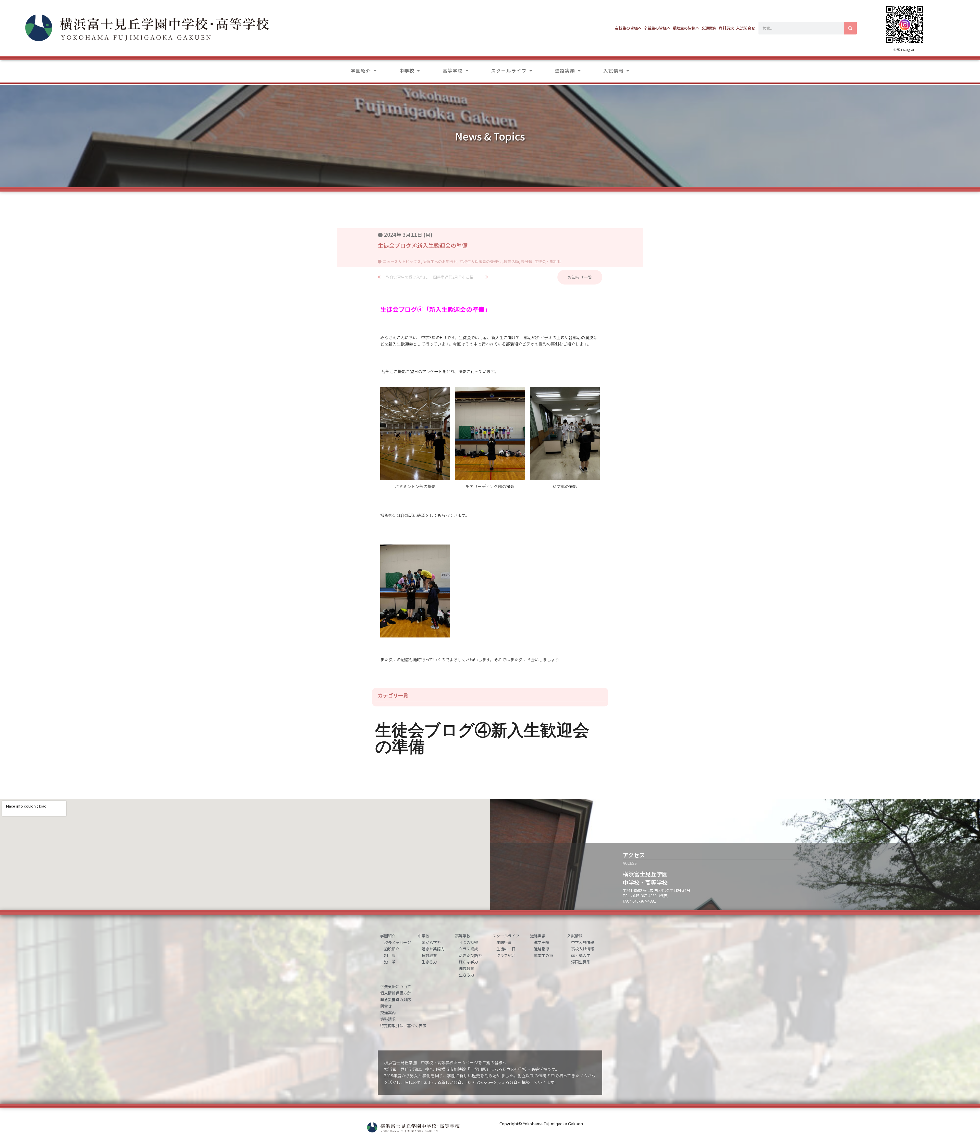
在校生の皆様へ (628, 28)
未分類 (526, 261)
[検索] (850, 28)
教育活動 (511, 261)
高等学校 (453, 70)
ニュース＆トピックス (402, 261)
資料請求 (726, 28)
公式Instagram (904, 49)
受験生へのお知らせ (440, 261)
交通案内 (709, 28)
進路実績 (565, 70)
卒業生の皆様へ (657, 28)
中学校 (406, 70)
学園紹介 (361, 70)
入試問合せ (745, 28)
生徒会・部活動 (547, 261)
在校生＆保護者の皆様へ (480, 261)
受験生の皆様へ (685, 28)
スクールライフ (509, 70)
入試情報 (613, 70)
